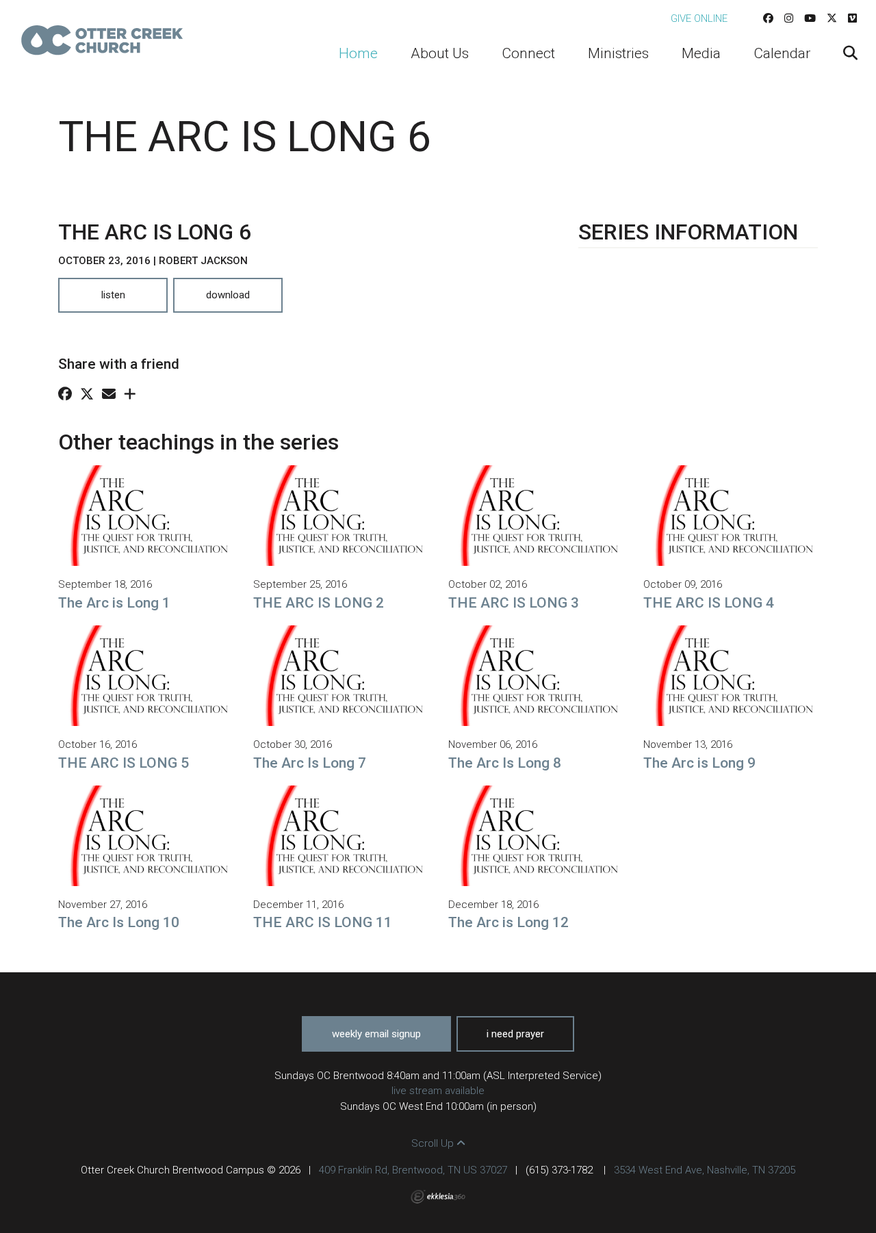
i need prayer (515, 1034)
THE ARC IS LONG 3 (513, 603)
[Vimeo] (852, 18)
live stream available (438, 1091)
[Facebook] (768, 18)
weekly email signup (376, 1034)
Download (228, 295)
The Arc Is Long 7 (309, 763)
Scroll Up (433, 1143)
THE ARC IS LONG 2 (318, 603)
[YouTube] (810, 18)
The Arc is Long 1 (114, 603)
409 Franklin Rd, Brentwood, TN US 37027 (413, 1170)
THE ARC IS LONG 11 (322, 922)
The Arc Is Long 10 (118, 922)
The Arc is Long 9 (699, 763)
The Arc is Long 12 (508, 922)
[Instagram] (788, 18)
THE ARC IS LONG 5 (123, 763)
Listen (113, 295)
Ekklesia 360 (438, 1197)
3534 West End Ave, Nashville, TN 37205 (704, 1170)
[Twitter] (832, 18)
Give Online (699, 18)
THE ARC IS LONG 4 (708, 603)
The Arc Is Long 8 (504, 763)
